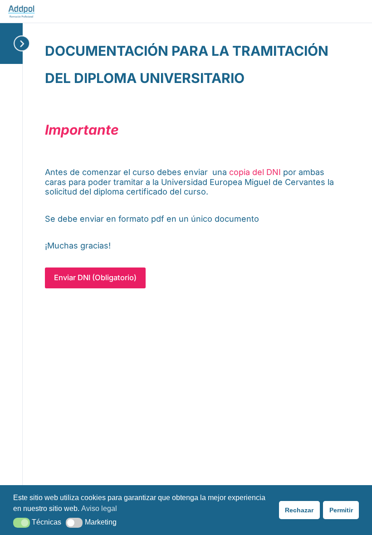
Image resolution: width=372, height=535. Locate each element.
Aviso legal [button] (99, 508)
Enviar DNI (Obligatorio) (95, 277)
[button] (21, 523)
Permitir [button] (341, 510)
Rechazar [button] (299, 510)
